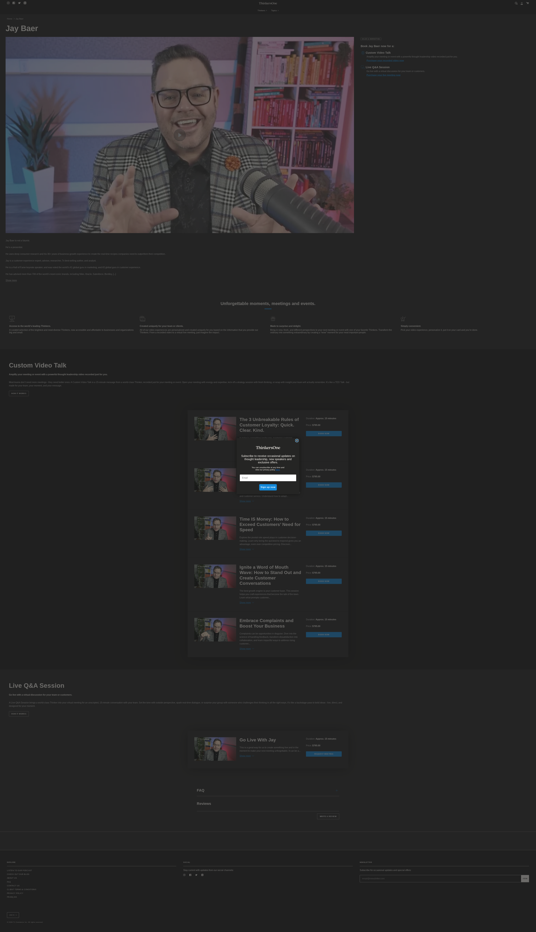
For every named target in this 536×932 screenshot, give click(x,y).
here (278, 470)
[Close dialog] (296, 440)
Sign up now (268, 487)
